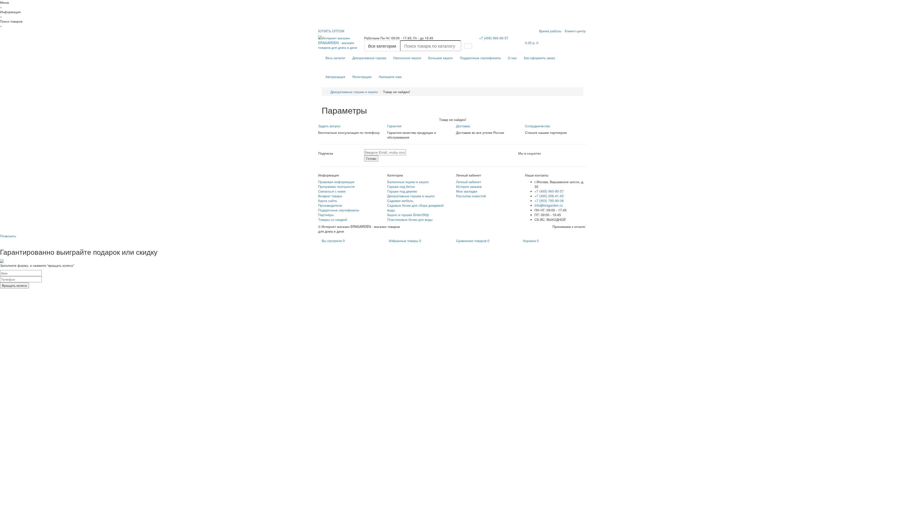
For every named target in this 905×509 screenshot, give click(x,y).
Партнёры (326, 214)
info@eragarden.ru (549, 205)
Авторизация (335, 76)
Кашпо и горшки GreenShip (408, 214)
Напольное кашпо (407, 57)
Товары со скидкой (332, 219)
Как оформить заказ (539, 57)
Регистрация (362, 76)
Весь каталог (335, 57)
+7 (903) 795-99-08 (549, 200)
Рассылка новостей (471, 195)
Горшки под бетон (401, 186)
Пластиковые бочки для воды (409, 219)
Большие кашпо (440, 57)
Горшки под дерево (402, 191)
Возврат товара (330, 195)
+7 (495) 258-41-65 (549, 195)
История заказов (468, 186)
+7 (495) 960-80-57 (549, 191)
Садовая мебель (400, 200)
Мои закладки (466, 191)
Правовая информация (336, 181)
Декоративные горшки (369, 57)
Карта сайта (327, 200)
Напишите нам (390, 76)
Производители (330, 205)
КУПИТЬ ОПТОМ (331, 31)
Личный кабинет (468, 181)
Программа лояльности (336, 186)
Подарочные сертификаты (480, 57)
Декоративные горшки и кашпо (354, 91)
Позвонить (8, 236)
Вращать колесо (14, 285)
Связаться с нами (332, 191)
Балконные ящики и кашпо (408, 181)
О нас (512, 57)
